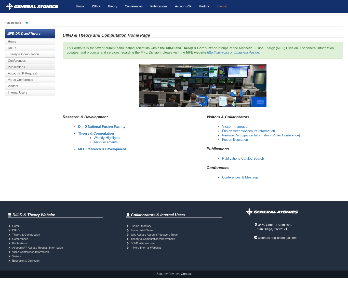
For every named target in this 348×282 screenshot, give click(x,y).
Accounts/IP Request (22, 73)
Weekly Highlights (107, 138)
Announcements (106, 142)
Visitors (204, 6)
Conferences (134, 6)
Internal (222, 6)
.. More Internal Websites (146, 247)
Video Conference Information (30, 251)
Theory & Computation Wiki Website (153, 238)
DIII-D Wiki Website (143, 243)
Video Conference (20, 80)
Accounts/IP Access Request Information (37, 247)
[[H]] (38, 6)
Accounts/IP (183, 6)
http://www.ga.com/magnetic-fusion (233, 52)
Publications (158, 6)
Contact (186, 274)
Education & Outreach (25, 260)
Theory (112, 6)
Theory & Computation (23, 54)
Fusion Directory (141, 225)
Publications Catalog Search (243, 158)
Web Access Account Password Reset (154, 234)
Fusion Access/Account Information (248, 131)
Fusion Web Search (143, 230)
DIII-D (96, 6)
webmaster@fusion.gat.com (277, 238)
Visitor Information (235, 127)
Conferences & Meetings (240, 177)
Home (80, 6)
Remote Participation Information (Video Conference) (261, 135)
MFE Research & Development (102, 149)
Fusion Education (235, 140)
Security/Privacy (167, 274)
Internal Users (17, 92)
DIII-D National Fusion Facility (101, 127)
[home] (27, 22)
